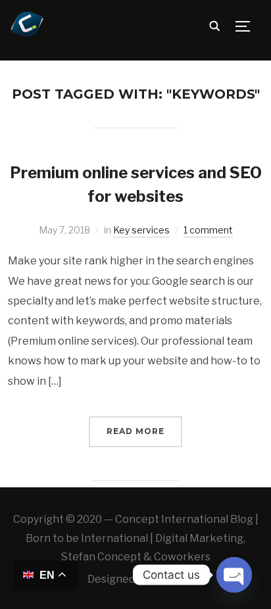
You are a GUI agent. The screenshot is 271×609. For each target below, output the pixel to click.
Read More (135, 431)
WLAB (167, 579)
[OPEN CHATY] (234, 575)
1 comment (208, 229)
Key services (141, 229)
